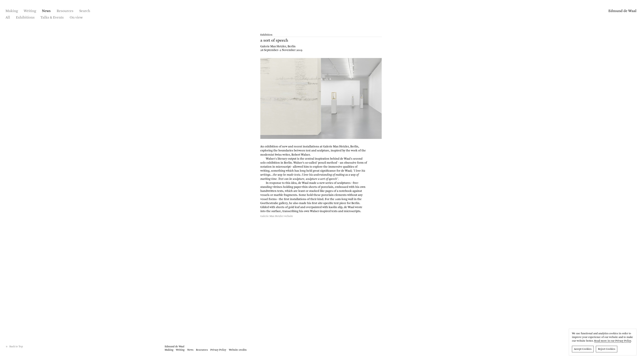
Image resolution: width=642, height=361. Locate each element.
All (8, 17)
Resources (65, 11)
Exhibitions (25, 17)
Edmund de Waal (622, 11)
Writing (30, 11)
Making (12, 11)
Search (84, 11)
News (46, 11)
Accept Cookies (583, 349)
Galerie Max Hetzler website (276, 216)
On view (76, 17)
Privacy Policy (218, 350)
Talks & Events (52, 17)
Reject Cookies (606, 349)
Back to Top (16, 346)
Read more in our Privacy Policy (612, 341)
